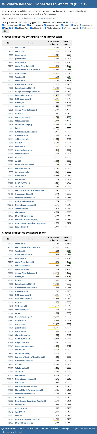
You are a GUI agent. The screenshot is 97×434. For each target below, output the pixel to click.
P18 (11, 128)
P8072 (10, 161)
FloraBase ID (20, 212)
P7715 (10, 66)
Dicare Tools (10, 428)
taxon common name (24, 164)
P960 (11, 77)
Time (6, 28)
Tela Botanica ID (22, 208)
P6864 (10, 154)
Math (24, 25)
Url (12, 28)
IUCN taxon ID (21, 135)
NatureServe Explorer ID (25, 205)
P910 (11, 201)
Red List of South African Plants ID (30, 190)
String (76, 25)
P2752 (10, 223)
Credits (21, 428)
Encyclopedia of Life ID (25, 88)
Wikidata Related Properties (27, 4)
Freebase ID (20, 146)
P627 (11, 135)
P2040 (10, 117)
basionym (19, 102)
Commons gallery (22, 172)
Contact (44, 428)
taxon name (20, 55)
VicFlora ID (20, 404)
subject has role (22, 139)
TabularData (87, 25)
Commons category (23, 124)
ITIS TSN (18, 143)
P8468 (10, 194)
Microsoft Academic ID (25, 197)
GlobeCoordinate (11, 25)
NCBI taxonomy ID (23, 99)
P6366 (10, 197)
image (17, 128)
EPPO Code (20, 179)
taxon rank (20, 51)
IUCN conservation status (26, 132)
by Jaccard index (50, 18)
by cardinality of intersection (30, 18)
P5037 (10, 69)
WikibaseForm (23, 28)
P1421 (10, 113)
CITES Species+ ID (22, 117)
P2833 (10, 397)
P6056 (10, 190)
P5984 (10, 157)
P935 (11, 172)
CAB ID (18, 161)
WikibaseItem (38, 28)
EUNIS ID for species (24, 216)
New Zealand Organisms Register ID (30, 223)
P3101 (10, 212)
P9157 (10, 84)
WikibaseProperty (71, 28)
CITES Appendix (22, 121)
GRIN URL (19, 113)
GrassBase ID (20, 175)
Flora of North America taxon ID (29, 390)
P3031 (10, 179)
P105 (11, 51)
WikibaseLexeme (54, 28)
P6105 (10, 150)
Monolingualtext (36, 25)
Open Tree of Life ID (23, 84)
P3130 (10, 408)
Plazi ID (18, 415)
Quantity (66, 25)
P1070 (10, 80)
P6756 (10, 219)
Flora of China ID (22, 168)
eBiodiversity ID (22, 154)
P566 (11, 102)
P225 (11, 55)
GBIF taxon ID (21, 73)
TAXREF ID (19, 186)
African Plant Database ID (26, 110)
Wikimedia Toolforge (60, 428)
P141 (11, 132)
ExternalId (61, 22)
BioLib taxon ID (22, 227)
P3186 (10, 186)
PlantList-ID (20, 80)
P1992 (10, 415)
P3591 (47, 11)
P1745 (10, 412)
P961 (11, 62)
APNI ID (18, 157)
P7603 (10, 121)
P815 (11, 143)
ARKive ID (19, 397)
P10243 (10, 205)
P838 (11, 227)
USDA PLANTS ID (22, 183)
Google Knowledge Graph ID (27, 91)
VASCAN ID (20, 412)
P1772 (10, 183)
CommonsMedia (47, 22)
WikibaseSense (88, 28)
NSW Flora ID (21, 408)
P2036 (10, 110)
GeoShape (73, 22)
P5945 (10, 404)
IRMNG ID (19, 106)
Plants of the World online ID (27, 69)
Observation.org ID (23, 150)
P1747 (10, 168)
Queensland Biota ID (24, 194)
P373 (11, 124)
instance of (20, 48)
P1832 (10, 175)
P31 (11, 48)
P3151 (10, 95)
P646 (11, 146)
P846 (11, 73)
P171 (11, 58)
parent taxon (21, 58)
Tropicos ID (20, 77)
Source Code (32, 428)
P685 (11, 99)
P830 (11, 88)
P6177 (10, 216)
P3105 (10, 208)
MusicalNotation (53, 25)
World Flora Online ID (24, 66)
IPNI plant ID (20, 62)
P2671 (10, 91)
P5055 (10, 106)
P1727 (10, 390)
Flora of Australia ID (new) (26, 219)
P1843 (10, 164)
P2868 (10, 139)
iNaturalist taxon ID (23, 95)
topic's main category (24, 201)
